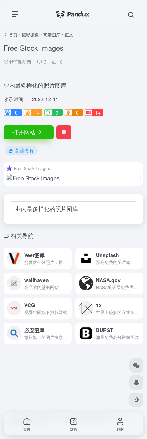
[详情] (68, 258)
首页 (13, 34)
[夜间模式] (136, 400)
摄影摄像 (30, 34)
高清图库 (51, 34)
